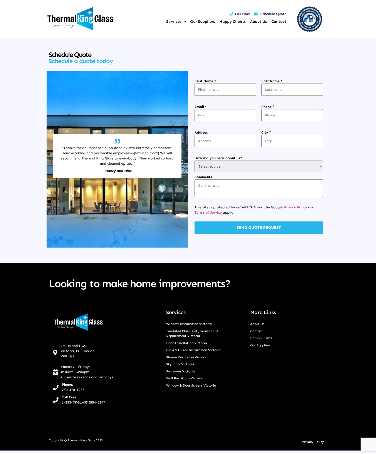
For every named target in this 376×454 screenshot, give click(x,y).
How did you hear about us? (218, 158)
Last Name (271, 81)
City (266, 132)
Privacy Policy (295, 207)
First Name (205, 81)
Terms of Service (208, 212)
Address (201, 132)
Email (201, 107)
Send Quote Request (259, 227)
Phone (267, 107)
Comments (203, 177)
